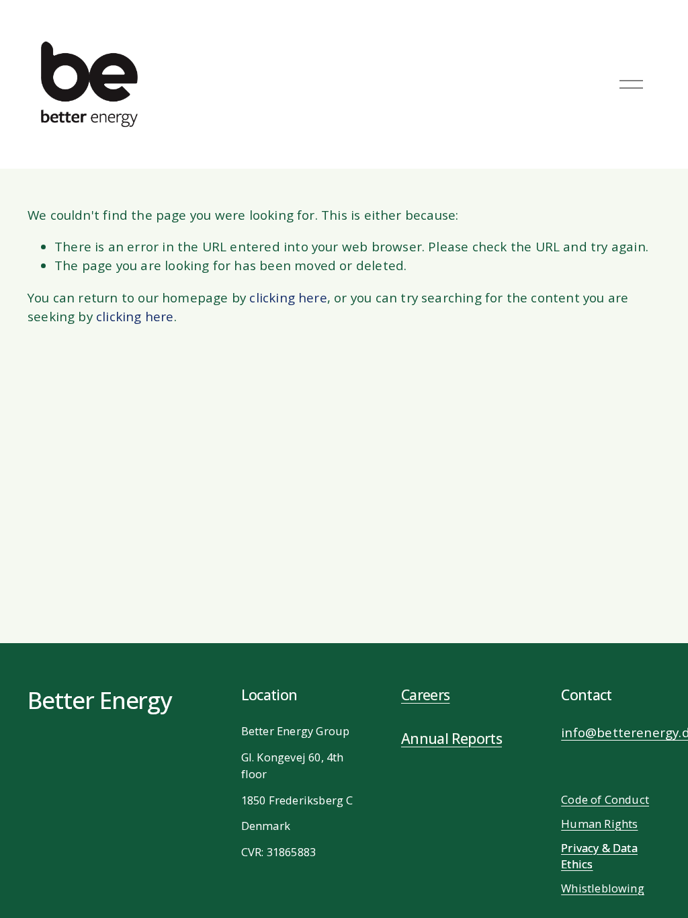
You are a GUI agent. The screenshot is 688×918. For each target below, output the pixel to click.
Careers (425, 694)
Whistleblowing (602, 888)
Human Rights (599, 823)
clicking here (288, 297)
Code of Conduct (605, 799)
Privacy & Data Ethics (599, 856)
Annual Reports (451, 738)
